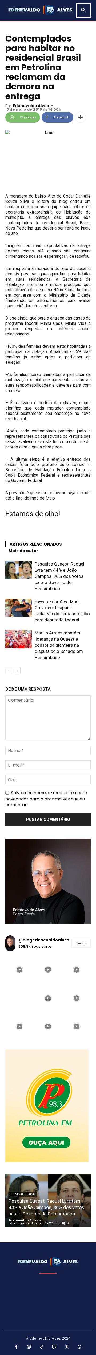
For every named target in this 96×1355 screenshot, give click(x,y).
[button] (83, 10)
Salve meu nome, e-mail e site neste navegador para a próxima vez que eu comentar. (46, 799)
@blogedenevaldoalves (43, 940)
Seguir (81, 943)
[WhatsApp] (80, 1347)
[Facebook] (16, 1347)
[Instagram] (29, 1347)
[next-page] (17, 671)
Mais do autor (23, 551)
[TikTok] (42, 1347)
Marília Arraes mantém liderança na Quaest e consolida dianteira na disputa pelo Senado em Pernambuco (59, 645)
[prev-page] (8, 671)
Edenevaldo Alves (31, 105)
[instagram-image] (19, 970)
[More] (80, 117)
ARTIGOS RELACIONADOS (36, 544)
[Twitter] (67, 1347)
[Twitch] (54, 1347)
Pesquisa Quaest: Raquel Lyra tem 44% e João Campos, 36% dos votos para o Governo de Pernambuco (59, 576)
